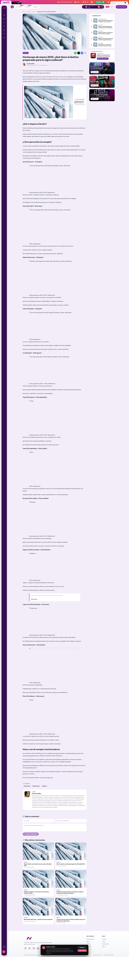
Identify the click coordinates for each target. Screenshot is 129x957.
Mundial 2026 (105, 944)
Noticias (29, 11)
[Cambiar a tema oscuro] (108, 2)
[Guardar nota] (72, 53)
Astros (33, 11)
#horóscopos (27, 786)
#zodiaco (44, 786)
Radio (103, 946)
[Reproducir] (99, 7)
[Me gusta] (68, 53)
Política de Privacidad (108, 955)
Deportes (89, 946)
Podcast (104, 939)
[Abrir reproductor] (102, 7)
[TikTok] (87, 2)
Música (88, 941)
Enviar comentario (32, 834)
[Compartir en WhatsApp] (75, 53)
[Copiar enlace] (85, 53)
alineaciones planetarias (30, 755)
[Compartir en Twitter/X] (78, 53)
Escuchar (95, 72)
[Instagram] (85, 2)
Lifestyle (89, 944)
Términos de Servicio (97, 955)
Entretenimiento (90, 939)
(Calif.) (78, 2)
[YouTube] (91, 2)
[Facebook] (83, 2)
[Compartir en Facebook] (82, 53)
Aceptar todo (82, 950)
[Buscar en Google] (89, 2)
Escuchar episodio (103, 58)
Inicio (24, 11)
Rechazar (82, 947)
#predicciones (36, 786)
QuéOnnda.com (48, 777)
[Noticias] (12, 6)
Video (103, 941)
